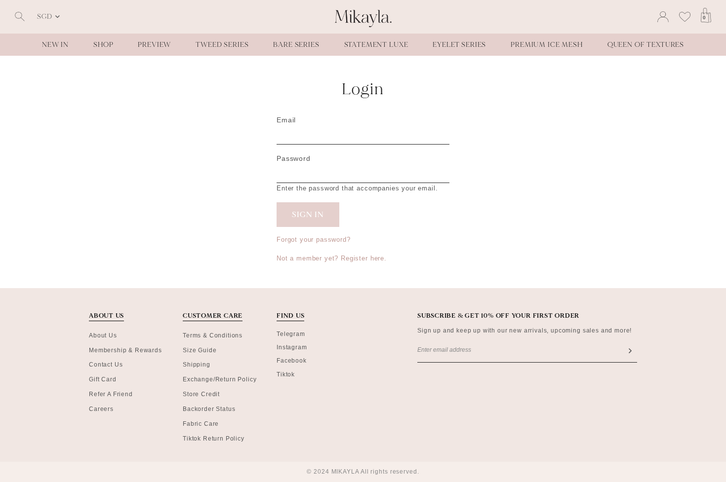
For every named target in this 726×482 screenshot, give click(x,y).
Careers (101, 409)
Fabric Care (201, 423)
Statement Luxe (376, 44)
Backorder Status (209, 409)
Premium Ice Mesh (546, 44)
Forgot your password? (314, 239)
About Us (103, 335)
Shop (103, 44)
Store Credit (201, 394)
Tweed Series (222, 44)
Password (294, 158)
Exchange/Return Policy (219, 379)
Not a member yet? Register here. (332, 258)
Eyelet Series (459, 44)
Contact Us (105, 364)
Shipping (196, 364)
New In (55, 44)
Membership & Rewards (125, 350)
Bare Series (296, 44)
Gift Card (103, 379)
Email (286, 120)
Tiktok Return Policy (213, 438)
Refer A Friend (111, 394)
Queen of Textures (645, 44)
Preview (154, 44)
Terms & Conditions (212, 335)
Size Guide (199, 350)
